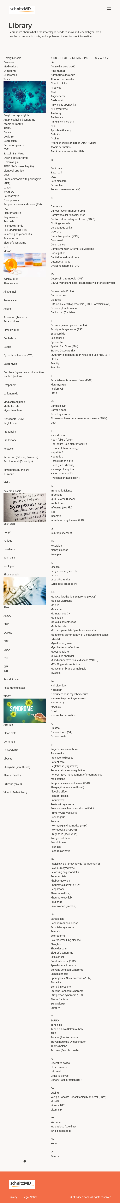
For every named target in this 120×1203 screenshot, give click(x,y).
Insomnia (56, 515)
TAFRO (55, 1020)
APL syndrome (59, 108)
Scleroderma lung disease (66, 939)
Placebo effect (59, 791)
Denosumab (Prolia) (62, 291)
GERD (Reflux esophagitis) (19, 166)
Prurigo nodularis (60, 838)
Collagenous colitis (61, 227)
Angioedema (58, 96)
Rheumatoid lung (60, 893)
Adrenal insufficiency (63, 74)
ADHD (7, 128)
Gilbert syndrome (61, 414)
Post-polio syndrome (62, 804)
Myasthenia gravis (61, 643)
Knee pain (56, 554)
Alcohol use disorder (62, 79)
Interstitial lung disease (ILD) (67, 520)
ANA (6, 607)
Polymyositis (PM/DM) (64, 829)
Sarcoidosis (57, 918)
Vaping (55, 1092)
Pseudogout (58, 817)
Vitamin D (56, 1109)
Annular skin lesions (62, 121)
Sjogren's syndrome (62, 952)
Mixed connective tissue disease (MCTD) (74, 660)
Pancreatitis (58, 753)
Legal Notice (30, 1197)
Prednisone (10, 440)
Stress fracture (59, 999)
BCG (53, 176)
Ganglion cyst (58, 405)
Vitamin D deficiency (15, 792)
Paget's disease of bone (64, 749)
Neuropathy (57, 702)
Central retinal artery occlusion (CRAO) (73, 219)
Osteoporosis (11, 200)
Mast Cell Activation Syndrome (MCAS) (73, 596)
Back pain (56, 168)
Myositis (55, 672)
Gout (6, 174)
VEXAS (55, 1101)
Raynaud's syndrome (63, 867)
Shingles (56, 944)
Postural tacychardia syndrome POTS (72, 808)
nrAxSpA (56, 706)
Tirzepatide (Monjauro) (17, 469)
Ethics (54, 359)
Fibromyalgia (58, 384)
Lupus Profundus (60, 579)
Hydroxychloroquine (62, 469)
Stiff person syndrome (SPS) (67, 995)
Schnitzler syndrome (62, 927)
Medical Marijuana (62, 600)
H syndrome (58, 435)
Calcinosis (56, 206)
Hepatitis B (57, 452)
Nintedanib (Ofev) (14, 418)
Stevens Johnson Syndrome (67, 990)
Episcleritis (57, 342)
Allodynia (56, 87)
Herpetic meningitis (62, 460)
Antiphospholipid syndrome (19, 119)
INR (53, 511)
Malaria (55, 605)
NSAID (54, 711)
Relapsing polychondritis (65, 872)
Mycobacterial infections (65, 647)
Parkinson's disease (62, 757)
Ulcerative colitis (60, 1062)
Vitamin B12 (58, 1105)
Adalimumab (58, 70)
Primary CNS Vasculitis (64, 812)
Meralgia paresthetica (63, 621)
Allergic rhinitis (59, 83)
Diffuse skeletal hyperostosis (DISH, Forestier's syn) (80, 304)
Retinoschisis (58, 876)
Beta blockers (58, 180)
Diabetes (56, 299)
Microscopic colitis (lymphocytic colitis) (73, 630)
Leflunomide (11, 393)
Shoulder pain (59, 948)
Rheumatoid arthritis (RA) (65, 884)
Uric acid (56, 1071)
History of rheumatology (65, 448)
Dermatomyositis (14, 145)
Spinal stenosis (59, 973)
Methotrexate (11, 406)
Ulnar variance (59, 1067)
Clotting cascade (60, 223)
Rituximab (56, 901)
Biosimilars (57, 185)
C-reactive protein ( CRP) (65, 236)
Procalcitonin (11, 679)
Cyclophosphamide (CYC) (65, 265)
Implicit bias (58, 503)
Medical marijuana (14, 401)
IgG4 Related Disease (63, 498)
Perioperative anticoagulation (68, 770)
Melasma (56, 609)
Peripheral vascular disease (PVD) (70, 783)
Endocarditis (58, 333)
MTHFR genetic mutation (65, 664)
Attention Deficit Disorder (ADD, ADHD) (73, 142)
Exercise (55, 367)
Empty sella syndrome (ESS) (67, 329)
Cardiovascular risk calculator (68, 214)
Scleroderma (58, 935)
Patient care (58, 761)
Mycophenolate (13, 410)
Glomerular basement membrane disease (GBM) (79, 418)
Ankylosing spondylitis (63, 104)
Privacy (13, 1197)
